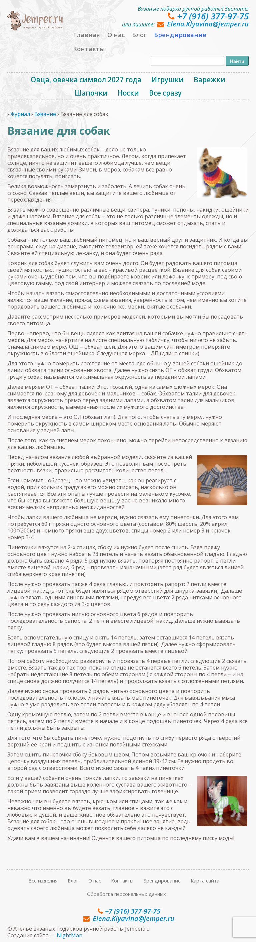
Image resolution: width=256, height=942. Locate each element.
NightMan (69, 935)
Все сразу (165, 93)
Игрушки (167, 79)
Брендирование (180, 34)
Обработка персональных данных (126, 894)
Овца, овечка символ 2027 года (86, 79)
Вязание (45, 114)
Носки (128, 93)
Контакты (89, 48)
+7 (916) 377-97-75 (213, 16)
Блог (139, 34)
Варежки (209, 79)
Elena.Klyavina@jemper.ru (208, 23)
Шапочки (91, 93)
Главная (86, 34)
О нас (116, 34)
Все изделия (43, 880)
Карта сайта (205, 880)
